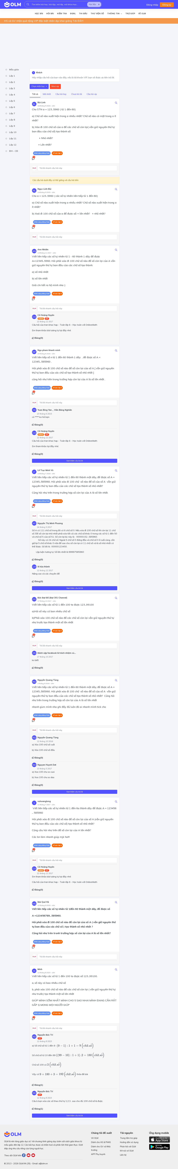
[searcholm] (28, 4)
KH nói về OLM (127, 1151)
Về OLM (142, 13)
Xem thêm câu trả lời (74, 461)
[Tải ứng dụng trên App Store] (159, 1139)
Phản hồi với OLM (128, 1146)
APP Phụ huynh (98, 1154)
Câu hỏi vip (92, 94)
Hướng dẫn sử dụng (129, 1142)
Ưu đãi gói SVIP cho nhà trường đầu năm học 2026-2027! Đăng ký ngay (46, 20)
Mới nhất (47, 94)
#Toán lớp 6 (57, 153)
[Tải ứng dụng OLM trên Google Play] (159, 1146)
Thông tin (113, 13)
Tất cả (35, 94)
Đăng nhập (152, 4)
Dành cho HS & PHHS (101, 1142)
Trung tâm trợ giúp (128, 1138)
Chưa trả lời (76, 94)
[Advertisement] (87, 45)
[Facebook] (24, 1155)
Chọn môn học (38, 86)
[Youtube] (29, 1155)
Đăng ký (166, 4)
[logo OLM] (12, 4)
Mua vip (55, 86)
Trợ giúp (130, 13)
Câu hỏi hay (60, 94)
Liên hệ (123, 1155)
